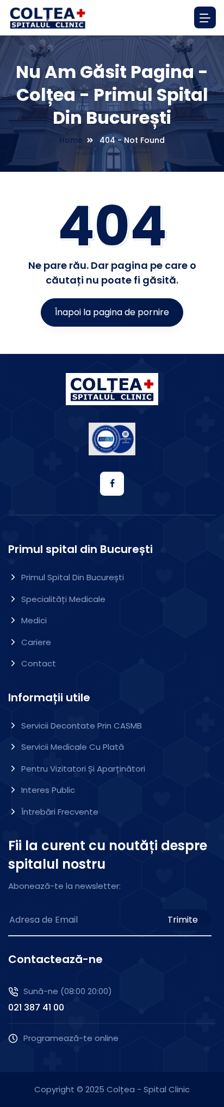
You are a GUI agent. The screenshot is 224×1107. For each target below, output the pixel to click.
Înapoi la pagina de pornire (112, 312)
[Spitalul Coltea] (47, 17)
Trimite (182, 919)
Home (71, 140)
